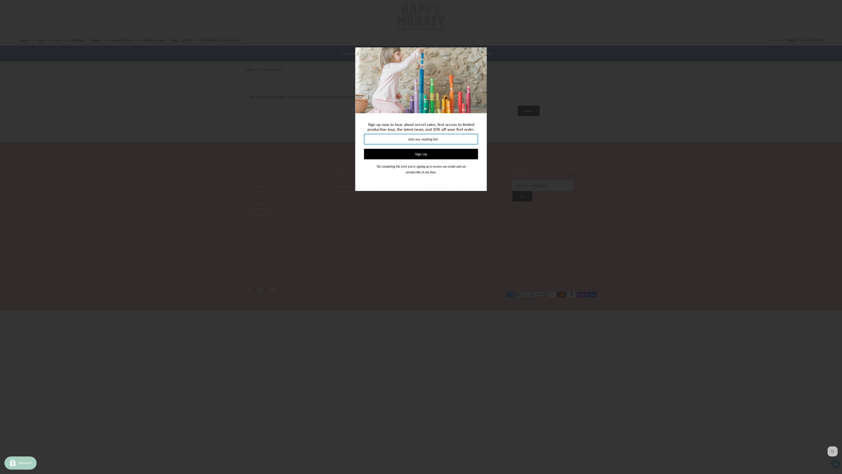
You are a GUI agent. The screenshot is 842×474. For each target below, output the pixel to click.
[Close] (482, 52)
